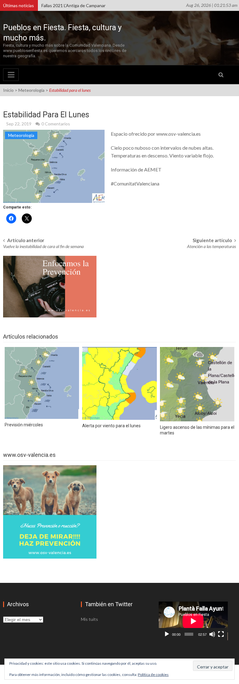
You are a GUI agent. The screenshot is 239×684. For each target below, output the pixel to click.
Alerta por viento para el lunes (111, 425)
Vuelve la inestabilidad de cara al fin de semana (43, 246)
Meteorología (31, 90)
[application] (193, 621)
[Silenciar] (212, 634)
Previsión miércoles (24, 424)
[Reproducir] (167, 634)
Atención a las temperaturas (211, 246)
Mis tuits (89, 619)
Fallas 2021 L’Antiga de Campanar (73, 5)
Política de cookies (153, 674)
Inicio (8, 90)
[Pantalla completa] (221, 634)
